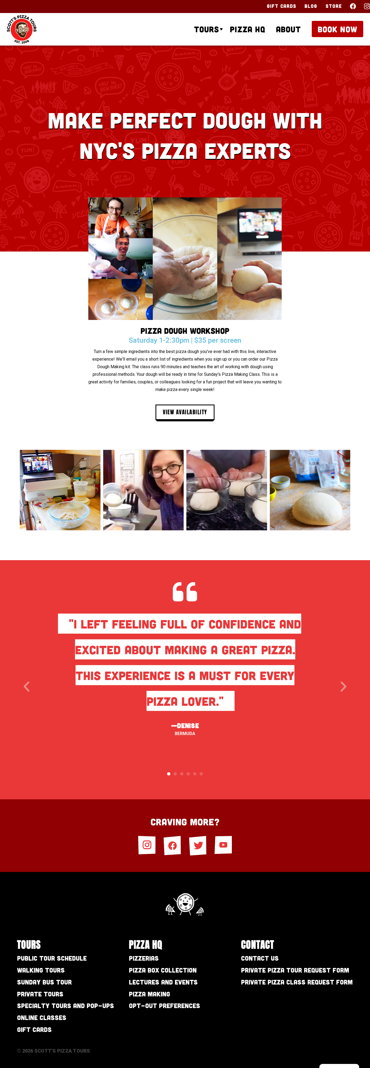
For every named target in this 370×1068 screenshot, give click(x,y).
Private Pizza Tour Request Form (295, 970)
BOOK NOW (337, 29)
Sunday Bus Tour (44, 982)
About (288, 29)
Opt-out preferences (164, 1005)
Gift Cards (281, 6)
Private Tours (40, 994)
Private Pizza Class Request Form (297, 982)
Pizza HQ (247, 29)
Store (334, 6)
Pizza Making (149, 994)
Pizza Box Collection (163, 970)
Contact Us (260, 958)
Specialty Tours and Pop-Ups (65, 1005)
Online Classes (41, 1017)
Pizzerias (144, 958)
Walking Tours (41, 970)
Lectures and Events (163, 982)
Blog (310, 6)
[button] (26, 687)
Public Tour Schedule (52, 958)
